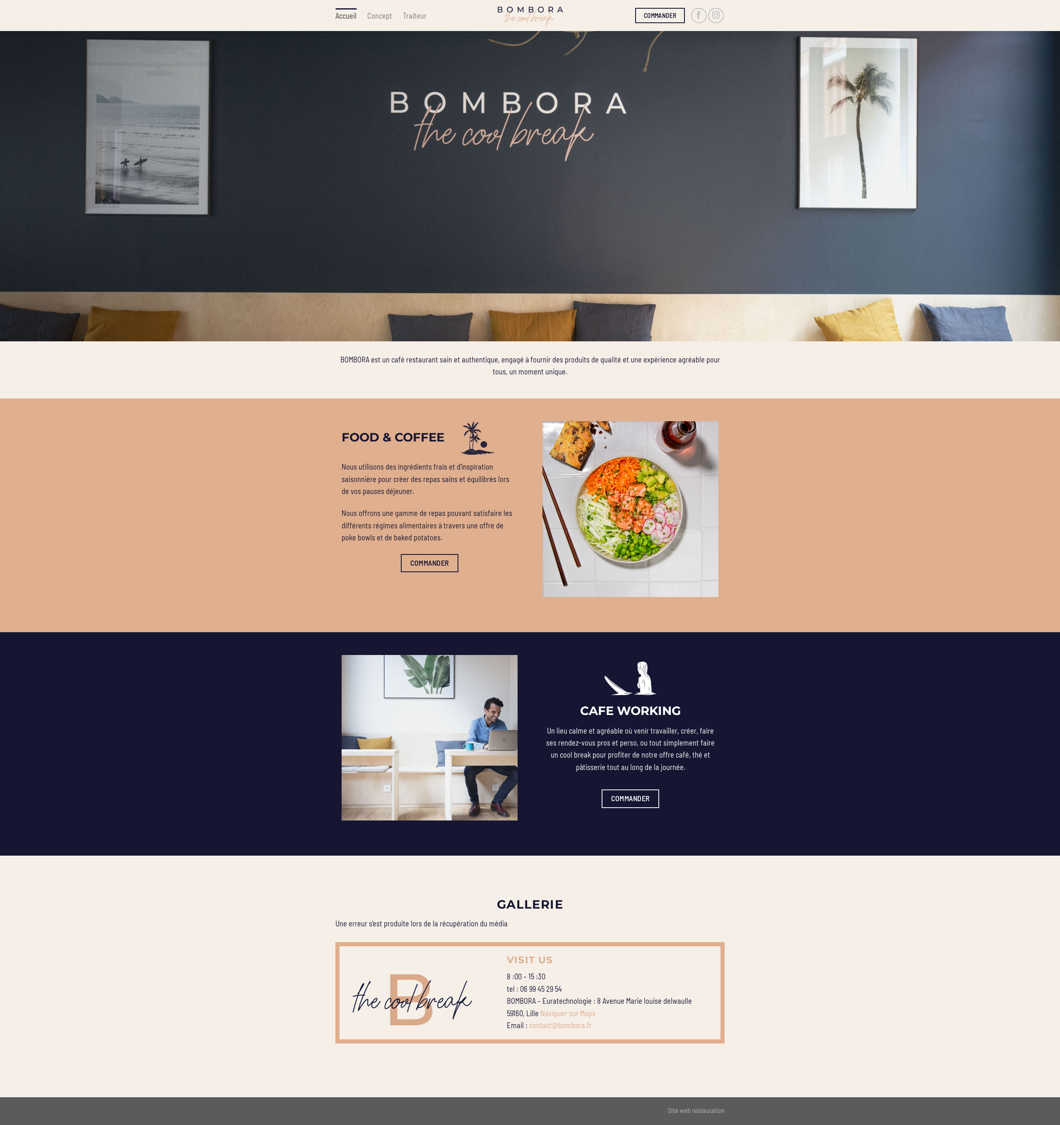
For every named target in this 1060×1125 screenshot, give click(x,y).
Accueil (346, 15)
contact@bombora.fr (560, 1025)
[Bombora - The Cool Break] (530, 15)
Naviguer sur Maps (567, 1013)
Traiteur (414, 15)
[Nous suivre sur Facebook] (699, 16)
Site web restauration (696, 1110)
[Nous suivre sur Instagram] (716, 16)
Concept (379, 15)
